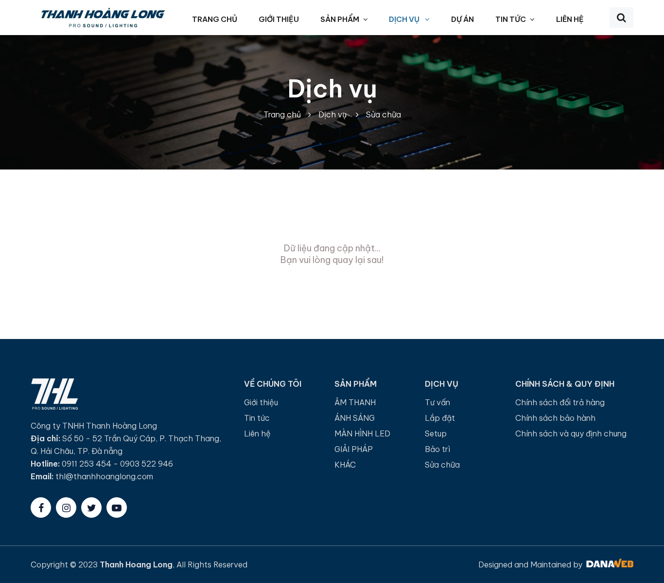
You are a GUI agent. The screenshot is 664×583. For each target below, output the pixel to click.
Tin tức (257, 418)
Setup (436, 433)
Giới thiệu (261, 402)
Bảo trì (437, 449)
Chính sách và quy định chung (571, 433)
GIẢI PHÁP (353, 449)
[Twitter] (91, 507)
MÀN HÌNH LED (362, 433)
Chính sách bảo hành (555, 418)
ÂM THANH (355, 402)
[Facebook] (41, 507)
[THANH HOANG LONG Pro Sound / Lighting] (103, 16)
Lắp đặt (440, 418)
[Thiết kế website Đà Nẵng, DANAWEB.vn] (608, 564)
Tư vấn (437, 402)
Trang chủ (282, 114)
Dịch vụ (332, 88)
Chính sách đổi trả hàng (560, 402)
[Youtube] (116, 507)
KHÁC (345, 465)
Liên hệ (257, 433)
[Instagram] (66, 507)
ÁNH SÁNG (354, 418)
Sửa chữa (383, 114)
